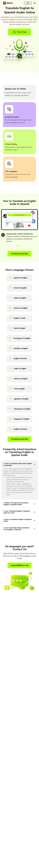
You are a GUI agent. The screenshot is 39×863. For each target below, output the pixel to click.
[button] (17, 245)
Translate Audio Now (19, 254)
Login (28, 3)
